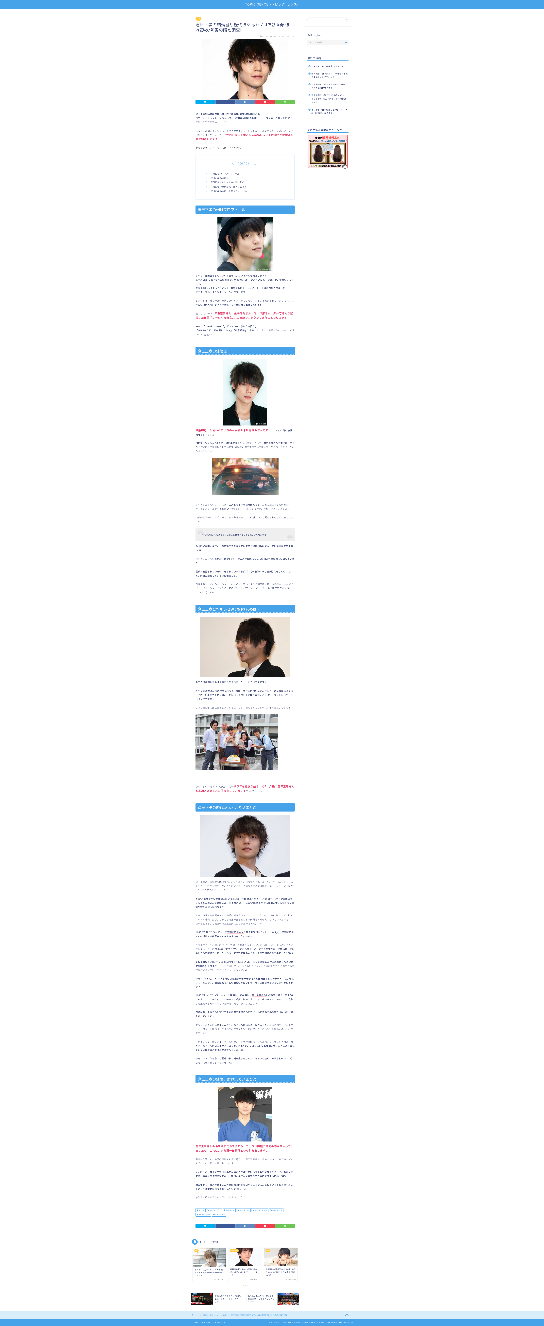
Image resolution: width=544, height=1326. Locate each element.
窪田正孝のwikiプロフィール (225, 173)
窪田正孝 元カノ (215, 1210)
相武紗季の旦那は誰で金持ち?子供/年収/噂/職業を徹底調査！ (329, 111)
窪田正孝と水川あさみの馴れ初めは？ (230, 182)
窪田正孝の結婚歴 (220, 178)
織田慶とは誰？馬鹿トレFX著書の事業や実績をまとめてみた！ (329, 75)
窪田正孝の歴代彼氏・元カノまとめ (229, 186)
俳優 (198, 19)
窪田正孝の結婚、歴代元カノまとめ (229, 191)
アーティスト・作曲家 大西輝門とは (328, 66)
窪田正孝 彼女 (244, 1210)
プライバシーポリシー (202, 1322)
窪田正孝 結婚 (277, 1210)
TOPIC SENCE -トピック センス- (272, 4)
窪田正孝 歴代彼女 (260, 1210)
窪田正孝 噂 (229, 1210)
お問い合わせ (220, 1322)
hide (254, 164)
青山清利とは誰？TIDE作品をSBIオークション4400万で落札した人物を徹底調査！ (329, 99)
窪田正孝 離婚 (220, 1215)
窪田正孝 (201, 1210)
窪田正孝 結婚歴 (204, 1215)
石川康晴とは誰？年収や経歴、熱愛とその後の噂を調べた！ (329, 86)
